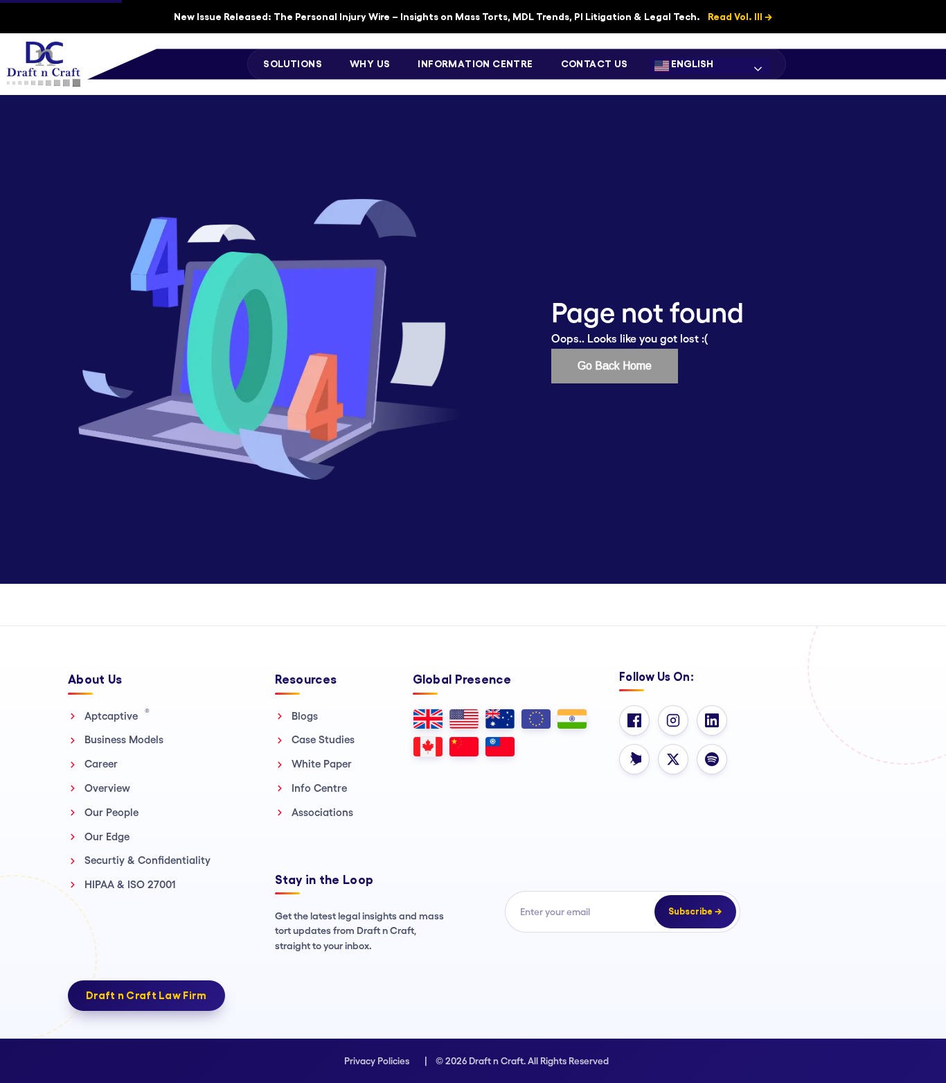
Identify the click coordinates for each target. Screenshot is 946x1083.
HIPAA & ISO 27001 (130, 884)
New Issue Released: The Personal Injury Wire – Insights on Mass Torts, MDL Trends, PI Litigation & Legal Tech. (473, 16)
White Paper (322, 763)
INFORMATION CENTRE (475, 64)
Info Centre (319, 788)
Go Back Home (615, 366)
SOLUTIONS (292, 64)
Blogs (305, 715)
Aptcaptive (117, 715)
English (691, 64)
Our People (111, 812)
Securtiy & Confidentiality (147, 860)
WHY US (370, 64)
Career (101, 763)
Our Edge (107, 836)
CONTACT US (594, 64)
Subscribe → (695, 911)
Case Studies (323, 739)
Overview (107, 788)
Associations (322, 812)
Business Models (123, 739)
